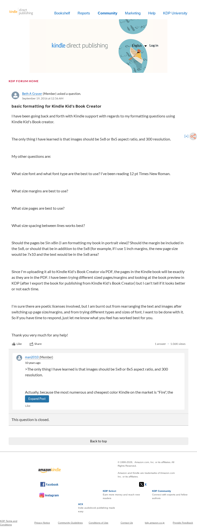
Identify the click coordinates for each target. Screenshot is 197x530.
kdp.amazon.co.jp (155, 522)
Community (107, 13)
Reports (84, 13)
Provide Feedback (183, 522)
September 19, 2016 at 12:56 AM (42, 98)
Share (38, 344)
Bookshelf (62, 13)
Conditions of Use (98, 522)
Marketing (133, 13)
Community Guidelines (70, 522)
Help (151, 13)
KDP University (175, 13)
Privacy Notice (42, 522)
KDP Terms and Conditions (8, 523)
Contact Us (127, 522)
